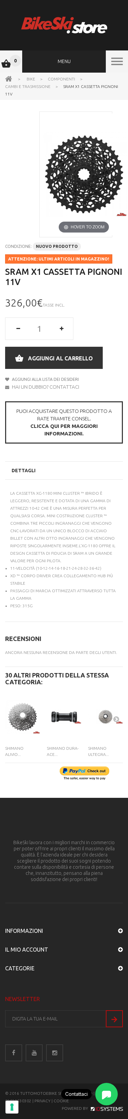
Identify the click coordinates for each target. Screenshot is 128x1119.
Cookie (61, 1101)
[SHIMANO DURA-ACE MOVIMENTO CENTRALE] (64, 717)
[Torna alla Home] (8, 78)
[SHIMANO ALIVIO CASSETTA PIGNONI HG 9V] (22, 717)
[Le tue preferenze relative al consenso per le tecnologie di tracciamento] (11, 1107)
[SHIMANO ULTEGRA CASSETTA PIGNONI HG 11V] (105, 717)
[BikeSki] (64, 25)
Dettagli (23, 470)
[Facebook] (13, 1052)
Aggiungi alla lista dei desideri (45, 379)
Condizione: (18, 246)
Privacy (42, 1101)
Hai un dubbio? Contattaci (45, 387)
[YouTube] (34, 1052)
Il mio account (26, 949)
